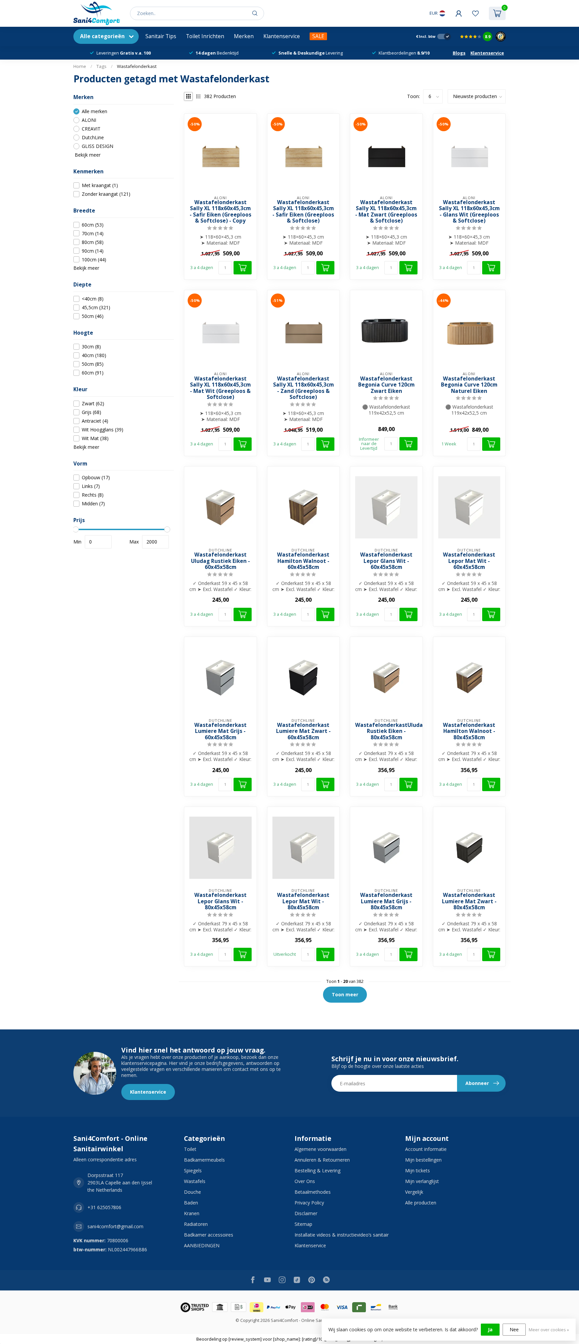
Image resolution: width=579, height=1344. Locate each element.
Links (91, 486)
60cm (93, 224)
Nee (514, 1329)
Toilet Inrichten (205, 36)
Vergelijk (414, 1192)
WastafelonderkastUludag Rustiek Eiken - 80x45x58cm (386, 731)
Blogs (459, 53)
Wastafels (194, 1181)
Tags (101, 66)
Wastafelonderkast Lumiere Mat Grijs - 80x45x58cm (386, 901)
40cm (94, 355)
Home (79, 66)
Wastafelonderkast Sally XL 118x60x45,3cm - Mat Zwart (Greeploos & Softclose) (386, 211)
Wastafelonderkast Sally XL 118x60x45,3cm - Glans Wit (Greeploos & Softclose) (469, 211)
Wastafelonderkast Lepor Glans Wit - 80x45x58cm (220, 901)
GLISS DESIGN (97, 146)
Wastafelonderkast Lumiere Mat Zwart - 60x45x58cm (303, 731)
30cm (91, 346)
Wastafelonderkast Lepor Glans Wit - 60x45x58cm (386, 561)
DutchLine (93, 137)
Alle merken (94, 111)
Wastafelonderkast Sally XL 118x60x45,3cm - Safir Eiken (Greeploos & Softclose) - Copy (220, 211)
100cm (94, 259)
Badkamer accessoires (208, 1235)
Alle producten (420, 1202)
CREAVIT (91, 128)
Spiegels (193, 1170)
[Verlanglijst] (475, 13)
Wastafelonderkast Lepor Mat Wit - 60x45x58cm (469, 561)
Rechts (93, 494)
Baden (191, 1202)
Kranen (191, 1213)
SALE (318, 36)
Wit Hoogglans (102, 429)
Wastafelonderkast (136, 66)
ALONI (89, 119)
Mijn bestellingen (423, 1160)
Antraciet (95, 420)
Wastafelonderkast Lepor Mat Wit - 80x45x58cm (303, 901)
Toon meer (345, 994)
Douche (192, 1192)
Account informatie (426, 1149)
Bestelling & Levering (317, 1170)
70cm (93, 233)
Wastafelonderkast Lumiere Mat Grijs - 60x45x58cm (220, 731)
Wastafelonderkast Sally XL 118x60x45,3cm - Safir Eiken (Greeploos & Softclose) (303, 211)
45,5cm (96, 307)
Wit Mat (95, 438)
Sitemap (303, 1224)
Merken (244, 36)
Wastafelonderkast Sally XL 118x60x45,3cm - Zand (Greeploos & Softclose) (303, 388)
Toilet (190, 1149)
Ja (490, 1329)
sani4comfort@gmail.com (115, 1226)
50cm (93, 316)
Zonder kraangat (106, 193)
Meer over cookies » (549, 1330)
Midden (93, 503)
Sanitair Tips (160, 36)
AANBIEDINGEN (201, 1245)
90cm (93, 250)
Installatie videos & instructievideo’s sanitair (342, 1235)
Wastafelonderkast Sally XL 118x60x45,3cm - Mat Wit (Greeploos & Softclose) (220, 388)
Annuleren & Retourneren (322, 1160)
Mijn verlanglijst (422, 1181)
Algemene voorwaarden (320, 1149)
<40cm (93, 298)
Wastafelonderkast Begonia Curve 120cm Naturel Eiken (469, 385)
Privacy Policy (309, 1202)
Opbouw (96, 477)
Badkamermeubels (204, 1160)
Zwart (93, 403)
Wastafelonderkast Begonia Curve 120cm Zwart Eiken (386, 385)
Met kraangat (100, 185)
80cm (93, 242)
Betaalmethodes (313, 1192)
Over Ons (305, 1181)
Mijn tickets (417, 1170)
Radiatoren (196, 1224)
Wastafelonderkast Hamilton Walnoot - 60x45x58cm (303, 561)
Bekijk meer (87, 155)
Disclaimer (306, 1213)
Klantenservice (281, 36)
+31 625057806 (104, 1207)
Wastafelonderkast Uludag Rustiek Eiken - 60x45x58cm (220, 561)
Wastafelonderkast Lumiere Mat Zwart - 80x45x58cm (469, 901)
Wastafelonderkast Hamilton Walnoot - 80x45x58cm (469, 731)
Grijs (91, 412)
